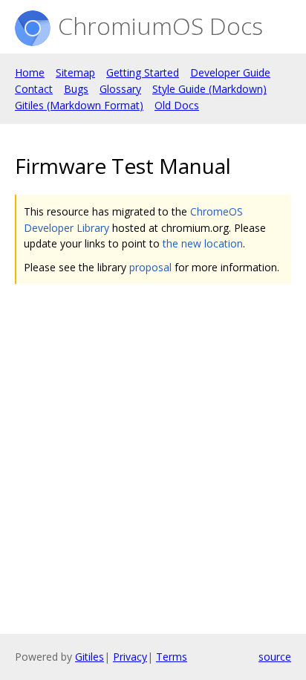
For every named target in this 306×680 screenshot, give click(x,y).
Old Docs (176, 105)
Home (30, 72)
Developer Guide (230, 72)
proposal (150, 267)
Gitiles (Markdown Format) (79, 105)
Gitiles (89, 657)
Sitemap (75, 72)
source (274, 657)
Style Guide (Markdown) (209, 89)
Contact (34, 89)
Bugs (76, 89)
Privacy (130, 657)
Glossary (120, 89)
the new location (203, 243)
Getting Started (142, 72)
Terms (171, 657)
